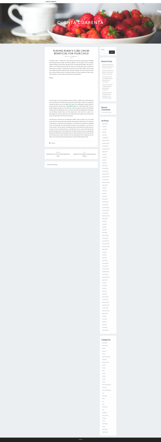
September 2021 (105, 277)
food (103, 370)
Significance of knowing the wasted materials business (85, 154)
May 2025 (104, 160)
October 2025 (105, 146)
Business (104, 351)
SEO (103, 409)
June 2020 (104, 319)
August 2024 (105, 185)
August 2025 (105, 151)
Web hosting (105, 432)
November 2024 (105, 176)
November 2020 (105, 305)
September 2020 (105, 310)
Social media (105, 415)
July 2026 (104, 126)
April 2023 (104, 229)
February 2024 (105, 201)
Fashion (104, 365)
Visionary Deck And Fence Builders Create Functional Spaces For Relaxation (108, 66)
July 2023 (104, 221)
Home (103, 381)
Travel (103, 426)
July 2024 (104, 188)
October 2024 (105, 179)
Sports (103, 420)
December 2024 (105, 174)
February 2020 (105, 330)
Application (104, 342)
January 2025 (105, 171)
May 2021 (104, 288)
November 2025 (105, 143)
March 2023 (104, 232)
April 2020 (104, 324)
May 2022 (104, 255)
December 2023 (105, 207)
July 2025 (104, 154)
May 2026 (104, 132)
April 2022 (104, 257)
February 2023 (105, 235)
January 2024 (105, 204)
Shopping (53, 143)
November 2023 (105, 210)
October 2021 (105, 274)
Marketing (104, 395)
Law (103, 393)
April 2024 (104, 196)
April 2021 (104, 291)
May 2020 (104, 321)
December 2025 (105, 140)
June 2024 (104, 190)
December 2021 (105, 268)
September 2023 (105, 215)
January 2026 (105, 137)
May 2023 (104, 227)
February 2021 (105, 296)
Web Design (104, 429)
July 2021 (104, 282)
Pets (103, 404)
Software (104, 418)
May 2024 (104, 193)
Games (103, 373)
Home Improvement (106, 384)
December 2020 (105, 302)
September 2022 (105, 246)
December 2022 (105, 241)
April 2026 (104, 135)
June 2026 (104, 129)
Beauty (103, 348)
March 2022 (104, 260)
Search (102, 49)
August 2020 (105, 313)
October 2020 (105, 307)
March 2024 (104, 199)
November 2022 (105, 243)
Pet (103, 401)
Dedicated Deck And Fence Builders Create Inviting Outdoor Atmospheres (107, 72)
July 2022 (104, 252)
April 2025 (104, 162)
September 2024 (105, 182)
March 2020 (104, 327)
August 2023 (105, 218)
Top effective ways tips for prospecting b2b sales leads (58, 154)
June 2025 (104, 157)
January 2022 (105, 266)
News (103, 398)
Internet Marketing (106, 390)
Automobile (105, 345)
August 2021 (105, 280)
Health (103, 379)
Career (103, 354)
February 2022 (105, 263)
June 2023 (104, 224)
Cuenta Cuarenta (51, 1)
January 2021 (105, 299)
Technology (104, 423)
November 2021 (105, 271)
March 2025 (104, 165)
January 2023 (105, 238)
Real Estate (104, 407)
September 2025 (105, 149)
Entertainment (105, 362)
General (104, 376)
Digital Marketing (106, 356)
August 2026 (105, 123)
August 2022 (105, 249)
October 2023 (105, 213)
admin (75, 56)
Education (104, 359)
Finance (104, 368)
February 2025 (105, 168)
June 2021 (104, 285)
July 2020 (104, 316)
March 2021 (104, 294)
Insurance (104, 387)
